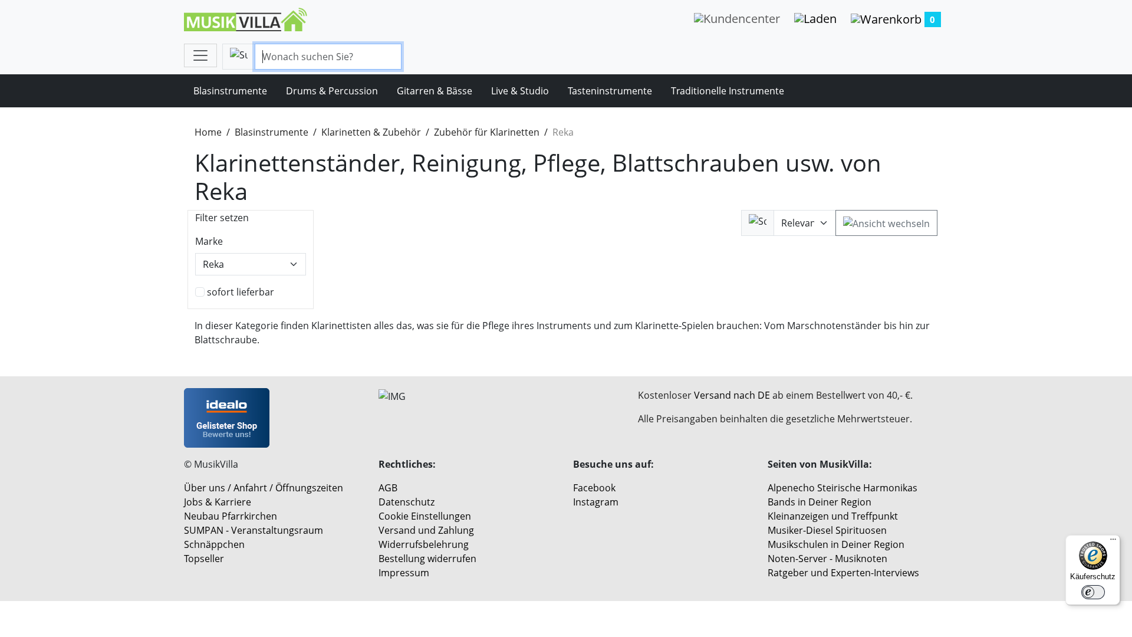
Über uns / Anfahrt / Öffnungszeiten (263, 487)
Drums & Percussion (332, 90)
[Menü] (1113, 542)
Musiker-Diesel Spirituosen (827, 530)
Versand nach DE (732, 395)
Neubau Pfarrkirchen (230, 516)
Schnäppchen (214, 544)
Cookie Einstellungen (425, 516)
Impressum (404, 572)
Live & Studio (520, 90)
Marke (209, 241)
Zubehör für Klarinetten (486, 132)
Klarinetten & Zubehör (371, 132)
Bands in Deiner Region (819, 501)
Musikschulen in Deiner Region (836, 544)
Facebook (594, 487)
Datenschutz (407, 501)
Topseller (204, 558)
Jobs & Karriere (217, 501)
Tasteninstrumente (610, 90)
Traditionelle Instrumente (727, 90)
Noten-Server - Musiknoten (827, 558)
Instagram (595, 501)
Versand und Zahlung (426, 530)
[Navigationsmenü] (200, 55)
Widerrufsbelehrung (424, 544)
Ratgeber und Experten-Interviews (843, 572)
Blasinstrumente (230, 90)
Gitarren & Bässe (434, 90)
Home (208, 132)
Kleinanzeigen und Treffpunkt (833, 516)
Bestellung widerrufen (427, 558)
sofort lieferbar (240, 291)
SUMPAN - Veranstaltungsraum (253, 530)
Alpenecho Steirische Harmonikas (842, 487)
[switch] (1093, 592)
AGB (388, 487)
